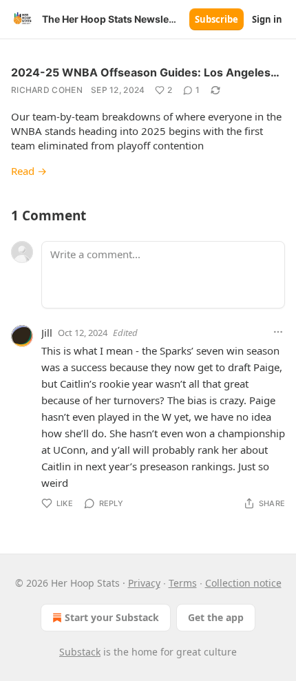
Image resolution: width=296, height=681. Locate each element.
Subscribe (216, 19)
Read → (29, 171)
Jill (46, 332)
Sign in (267, 19)
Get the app (216, 617)
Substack (80, 651)
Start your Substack (112, 617)
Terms (183, 582)
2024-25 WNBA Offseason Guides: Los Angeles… (145, 72)
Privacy (144, 582)
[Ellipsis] (278, 332)
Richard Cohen (47, 90)
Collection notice (243, 582)
